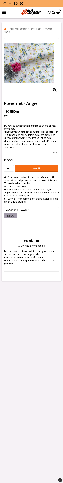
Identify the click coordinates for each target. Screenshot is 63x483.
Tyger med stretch (17, 28)
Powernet (35, 28)
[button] (49, 12)
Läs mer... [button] (54, 152)
